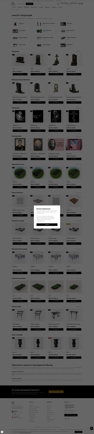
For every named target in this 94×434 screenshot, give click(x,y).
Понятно (47, 224)
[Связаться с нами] (91, 428)
